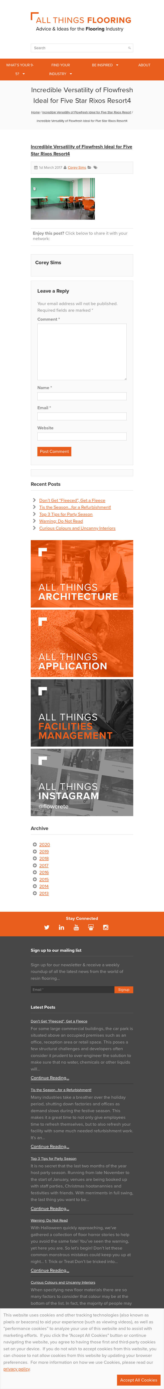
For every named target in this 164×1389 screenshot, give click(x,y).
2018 (44, 858)
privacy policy (16, 1369)
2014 (44, 886)
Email (44, 408)
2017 (43, 865)
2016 (44, 872)
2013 (44, 893)
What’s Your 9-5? (20, 69)
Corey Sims (77, 167)
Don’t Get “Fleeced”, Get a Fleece (72, 500)
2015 (44, 879)
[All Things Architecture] (82, 574)
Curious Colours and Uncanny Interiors (77, 528)
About (144, 65)
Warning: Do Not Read (61, 521)
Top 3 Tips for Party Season (66, 514)
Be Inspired (102, 65)
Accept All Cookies (138, 1380)
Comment (48, 319)
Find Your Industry (59, 69)
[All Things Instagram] (82, 782)
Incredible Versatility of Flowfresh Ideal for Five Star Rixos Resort (86, 112)
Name (44, 387)
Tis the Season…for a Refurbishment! (75, 507)
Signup (123, 989)
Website (45, 428)
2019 (44, 851)
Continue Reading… (50, 1078)
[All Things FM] (82, 713)
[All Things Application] (82, 643)
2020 (44, 844)
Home (35, 112)
